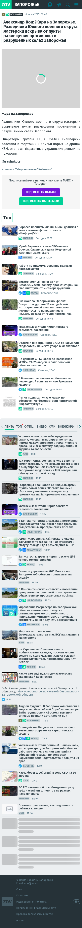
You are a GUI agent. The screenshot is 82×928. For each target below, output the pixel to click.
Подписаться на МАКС (41, 192)
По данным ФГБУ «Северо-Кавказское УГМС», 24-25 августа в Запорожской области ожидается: (45, 362)
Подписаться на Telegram (41, 201)
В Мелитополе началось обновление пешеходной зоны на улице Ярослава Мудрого (45, 381)
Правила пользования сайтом (34, 913)
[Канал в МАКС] (50, 5)
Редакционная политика (31, 901)
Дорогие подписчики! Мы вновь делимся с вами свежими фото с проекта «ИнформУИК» (48, 230)
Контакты (22, 895)
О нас (19, 889)
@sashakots (11, 161)
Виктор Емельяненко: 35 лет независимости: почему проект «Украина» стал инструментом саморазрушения (49, 285)
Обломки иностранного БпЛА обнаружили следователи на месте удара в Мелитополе (49, 344)
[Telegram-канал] (59, 5)
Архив (19, 920)
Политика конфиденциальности (36, 907)
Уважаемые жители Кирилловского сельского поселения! (43, 328)
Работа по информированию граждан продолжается (45, 267)
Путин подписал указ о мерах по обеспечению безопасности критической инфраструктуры (48, 401)
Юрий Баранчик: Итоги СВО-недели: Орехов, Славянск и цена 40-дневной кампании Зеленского (45, 249)
